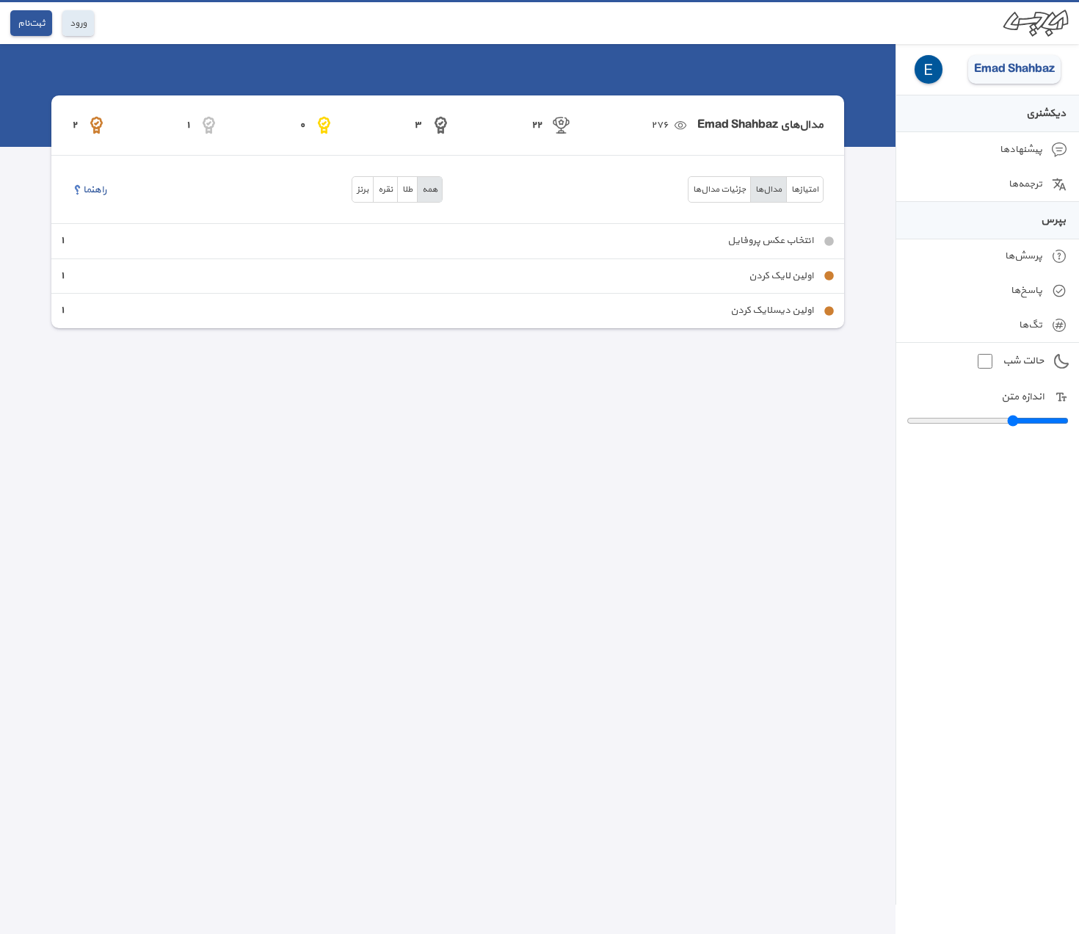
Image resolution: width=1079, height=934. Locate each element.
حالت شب (1023, 361)
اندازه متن (1022, 397)
